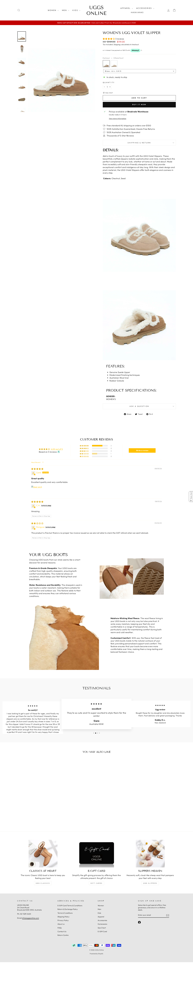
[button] (109, 39)
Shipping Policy (63, 917)
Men (99, 909)
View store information (117, 119)
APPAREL (125, 8)
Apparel (101, 917)
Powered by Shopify (96, 953)
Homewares (102, 924)
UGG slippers (150, 883)
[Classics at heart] (42, 853)
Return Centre (63, 935)
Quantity (109, 82)
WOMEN (52, 10)
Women (101, 905)
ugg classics (43, 883)
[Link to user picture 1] (36, 490)
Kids (99, 913)
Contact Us (62, 931)
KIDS (75, 10)
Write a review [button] (142, 450)
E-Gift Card (102, 931)
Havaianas (137, 12)
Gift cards (96, 883)
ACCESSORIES (144, 8)
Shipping (117, 44)
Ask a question (139, 406)
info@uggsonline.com (30, 918)
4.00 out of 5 (57, 449)
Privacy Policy (63, 920)
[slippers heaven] (150, 853)
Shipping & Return (139, 143)
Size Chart (102, 928)
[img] (37, 469)
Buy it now (139, 105)
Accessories (102, 920)
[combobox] (139, 71)
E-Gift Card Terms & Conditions (70, 905)
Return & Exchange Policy (68, 909)
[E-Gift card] (96, 853)
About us (61, 924)
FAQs (60, 928)
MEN (64, 10)
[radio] (106, 63)
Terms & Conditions (65, 913)
